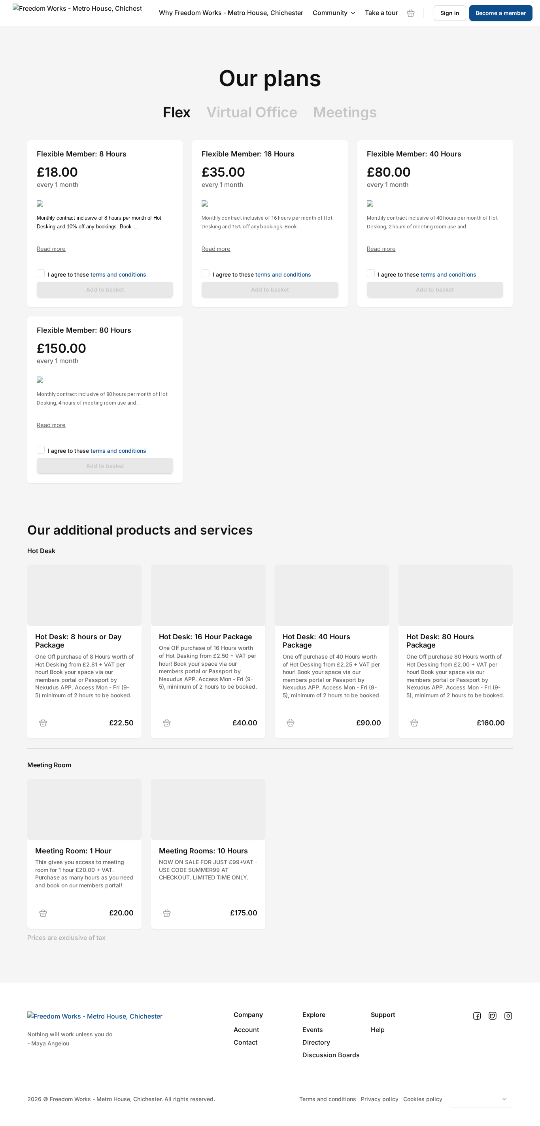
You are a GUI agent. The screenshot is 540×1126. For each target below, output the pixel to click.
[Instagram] (508, 1016)
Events (312, 1030)
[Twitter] (492, 1016)
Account (246, 1030)
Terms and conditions (327, 1099)
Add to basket (105, 289)
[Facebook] (476, 1016)
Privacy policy (379, 1099)
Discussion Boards (331, 1055)
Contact (245, 1042)
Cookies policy (422, 1099)
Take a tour (381, 13)
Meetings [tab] (345, 112)
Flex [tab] (177, 112)
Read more (51, 249)
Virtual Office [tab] (251, 112)
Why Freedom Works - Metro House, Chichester (231, 13)
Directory (316, 1042)
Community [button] (330, 13)
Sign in (449, 12)
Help (378, 1030)
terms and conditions (118, 274)
